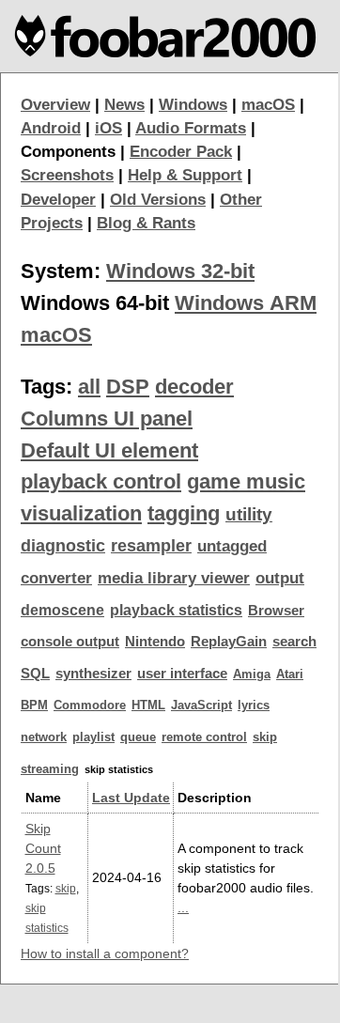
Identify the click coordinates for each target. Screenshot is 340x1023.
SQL (35, 673)
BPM (34, 705)
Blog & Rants (146, 223)
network (44, 737)
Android (51, 128)
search (294, 641)
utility (248, 514)
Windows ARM (246, 303)
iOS (108, 128)
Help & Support (185, 175)
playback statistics (176, 610)
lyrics (254, 705)
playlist (93, 737)
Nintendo (155, 641)
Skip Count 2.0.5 (43, 848)
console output (70, 641)
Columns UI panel (107, 418)
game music (246, 481)
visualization (81, 513)
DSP (127, 386)
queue (138, 737)
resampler (151, 545)
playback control (101, 481)
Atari (289, 674)
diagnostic (63, 545)
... (183, 907)
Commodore (90, 705)
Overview (55, 105)
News (124, 105)
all (89, 386)
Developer (58, 200)
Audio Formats (190, 128)
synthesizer (93, 673)
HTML (148, 705)
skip (265, 737)
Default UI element (109, 450)
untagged (232, 546)
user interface (182, 673)
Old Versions (158, 200)
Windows (193, 105)
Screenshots (67, 175)
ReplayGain (229, 641)
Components (68, 152)
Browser (276, 610)
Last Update (131, 797)
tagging (183, 513)
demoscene (62, 610)
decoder (194, 386)
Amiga (251, 674)
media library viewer (174, 578)
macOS (268, 105)
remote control (204, 737)
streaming (50, 769)
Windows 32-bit (180, 271)
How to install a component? (105, 953)
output (279, 578)
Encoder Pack (181, 152)
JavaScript (201, 705)
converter (56, 578)
